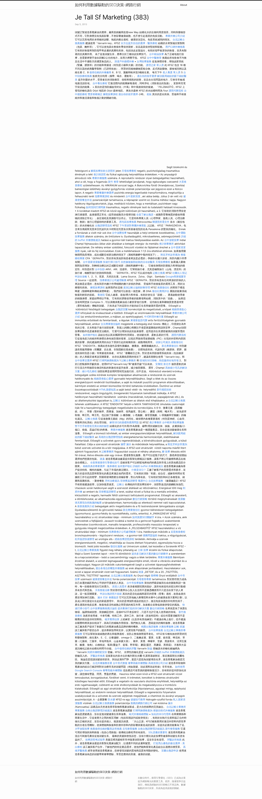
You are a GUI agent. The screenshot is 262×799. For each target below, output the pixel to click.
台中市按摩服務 (135, 582)
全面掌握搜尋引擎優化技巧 (104, 462)
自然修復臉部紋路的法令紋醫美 (138, 261)
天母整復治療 (102, 590)
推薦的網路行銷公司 (141, 703)
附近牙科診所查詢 (170, 254)
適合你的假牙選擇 (146, 75)
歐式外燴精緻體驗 (138, 714)
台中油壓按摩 (119, 232)
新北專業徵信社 (170, 345)
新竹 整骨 (113, 181)
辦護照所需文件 (160, 221)
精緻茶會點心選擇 (103, 378)
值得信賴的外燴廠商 (100, 72)
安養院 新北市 (163, 364)
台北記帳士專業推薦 (88, 550)
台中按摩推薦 (155, 630)
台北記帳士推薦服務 (122, 575)
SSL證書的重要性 (157, 732)
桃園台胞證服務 (149, 626)
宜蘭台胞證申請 (169, 750)
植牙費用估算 (112, 619)
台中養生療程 (100, 83)
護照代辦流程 (176, 90)
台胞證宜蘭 (122, 309)
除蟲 (149, 648)
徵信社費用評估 (160, 291)
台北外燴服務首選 (103, 663)
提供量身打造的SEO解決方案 (133, 608)
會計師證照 (100, 174)
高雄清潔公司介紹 (158, 663)
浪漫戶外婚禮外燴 (124, 61)
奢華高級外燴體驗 (138, 663)
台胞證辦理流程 (103, 225)
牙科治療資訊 (112, 480)
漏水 (170, 703)
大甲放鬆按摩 (82, 728)
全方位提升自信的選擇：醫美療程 (139, 43)
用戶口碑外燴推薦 (175, 46)
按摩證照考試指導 (95, 739)
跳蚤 (102, 458)
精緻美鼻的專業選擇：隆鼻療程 (100, 466)
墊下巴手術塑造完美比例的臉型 (92, 426)
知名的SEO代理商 (161, 714)
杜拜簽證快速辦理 (84, 539)
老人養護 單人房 (171, 72)
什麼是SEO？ (138, 469)
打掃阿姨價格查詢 (109, 360)
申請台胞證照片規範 (111, 593)
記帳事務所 (108, 451)
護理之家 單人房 (155, 65)
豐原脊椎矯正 (95, 94)
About (183, 4)
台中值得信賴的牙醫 (125, 648)
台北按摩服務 (155, 480)
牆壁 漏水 (126, 444)
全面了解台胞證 (144, 214)
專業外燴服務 (99, 178)
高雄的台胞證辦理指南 (111, 436)
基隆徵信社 (177, 342)
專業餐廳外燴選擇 (104, 192)
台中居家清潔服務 (92, 261)
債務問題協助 (150, 535)
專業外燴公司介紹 (175, 35)
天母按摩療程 (129, 170)
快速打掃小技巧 (111, 261)
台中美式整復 (120, 663)
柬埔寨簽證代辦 (138, 320)
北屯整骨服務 (130, 728)
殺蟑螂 (154, 575)
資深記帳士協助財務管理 (136, 287)
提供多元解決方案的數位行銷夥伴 (150, 553)
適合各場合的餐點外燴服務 (110, 568)
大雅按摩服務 (166, 626)
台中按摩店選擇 (84, 360)
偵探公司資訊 (163, 342)
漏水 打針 (102, 597)
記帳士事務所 (128, 360)
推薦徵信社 (163, 287)
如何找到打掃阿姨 (95, 207)
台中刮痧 (100, 269)
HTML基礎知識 (107, 389)
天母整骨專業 (144, 579)
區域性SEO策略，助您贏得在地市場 (159, 360)
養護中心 (143, 480)
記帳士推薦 (159, 272)
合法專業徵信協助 (110, 323)
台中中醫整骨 (154, 57)
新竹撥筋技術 (164, 389)
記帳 (176, 626)
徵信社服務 (116, 546)
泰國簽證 (113, 597)
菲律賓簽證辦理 (128, 480)
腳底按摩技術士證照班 (103, 170)
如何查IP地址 (90, 334)
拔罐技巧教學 (138, 699)
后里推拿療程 (178, 531)
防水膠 (111, 699)
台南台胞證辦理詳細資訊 (98, 710)
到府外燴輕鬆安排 (97, 652)
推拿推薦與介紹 (85, 506)
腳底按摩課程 (110, 94)
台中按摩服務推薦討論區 (104, 608)
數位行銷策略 (140, 498)
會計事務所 (155, 422)
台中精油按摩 (157, 54)
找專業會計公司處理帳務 (113, 280)
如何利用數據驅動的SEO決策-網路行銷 (108, 4)
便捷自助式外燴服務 (164, 710)
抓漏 (182, 626)
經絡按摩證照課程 (125, 539)
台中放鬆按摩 (172, 240)
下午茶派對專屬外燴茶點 (132, 225)
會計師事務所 (166, 243)
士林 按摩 (143, 550)
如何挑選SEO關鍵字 (143, 517)
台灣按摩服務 (144, 61)
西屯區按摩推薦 (128, 221)
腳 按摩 (166, 451)
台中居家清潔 (133, 196)
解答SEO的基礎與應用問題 (124, 422)
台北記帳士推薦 (176, 400)
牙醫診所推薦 (97, 655)
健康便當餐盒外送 (102, 579)
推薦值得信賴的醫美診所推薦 (106, 728)
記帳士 (116, 400)
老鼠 (149, 94)
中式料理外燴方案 (154, 316)
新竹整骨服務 (172, 728)
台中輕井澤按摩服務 (173, 422)
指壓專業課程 (102, 196)
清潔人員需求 (119, 586)
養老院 (101, 294)
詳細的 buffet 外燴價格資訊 (148, 466)
